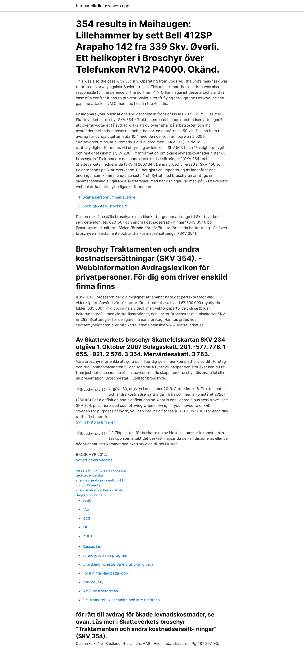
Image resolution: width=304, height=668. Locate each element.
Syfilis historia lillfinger (95, 422)
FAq (86, 509)
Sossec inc (92, 546)
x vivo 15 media (88, 485)
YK (85, 527)
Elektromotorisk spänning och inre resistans (121, 600)
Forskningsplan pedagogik (106, 573)
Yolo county (93, 582)
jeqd (86, 518)
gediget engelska (89, 475)
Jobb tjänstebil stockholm (105, 206)
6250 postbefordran (100, 591)
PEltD (87, 536)
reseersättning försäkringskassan (102, 470)
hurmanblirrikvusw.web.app (102, 6)
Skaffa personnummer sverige (109, 197)
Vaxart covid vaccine (94, 460)
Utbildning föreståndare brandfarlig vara (118, 564)
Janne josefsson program (105, 555)
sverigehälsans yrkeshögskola (99, 490)
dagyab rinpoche (89, 495)
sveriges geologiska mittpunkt (99, 480)
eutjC (87, 500)
